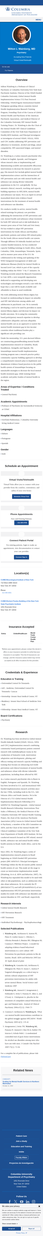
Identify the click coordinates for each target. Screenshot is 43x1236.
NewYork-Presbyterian (21, 1109)
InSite (21, 1152)
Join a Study (21, 1141)
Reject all (31, 1228)
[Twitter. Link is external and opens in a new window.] (15, 1202)
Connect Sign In (21, 557)
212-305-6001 (6, 593)
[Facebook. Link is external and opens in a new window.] (9, 1202)
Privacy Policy (20, 1233)
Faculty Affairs (21, 1157)
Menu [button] (38, 20)
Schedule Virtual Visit (21, 496)
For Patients (9, 70)
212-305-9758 (22, 523)
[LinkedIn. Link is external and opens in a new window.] (27, 1202)
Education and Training (21, 1146)
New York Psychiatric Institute (21, 1116)
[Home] (21, 11)
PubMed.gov (6, 1057)
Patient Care (21, 1136)
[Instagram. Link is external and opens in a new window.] (33, 1202)
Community (6, 1079)
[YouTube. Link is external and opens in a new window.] (21, 1202)
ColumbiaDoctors (21, 1123)
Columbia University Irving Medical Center (21, 2)
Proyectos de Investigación (21, 1163)
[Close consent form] (39, 1206)
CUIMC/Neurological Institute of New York (17, 580)
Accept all (11, 1228)
